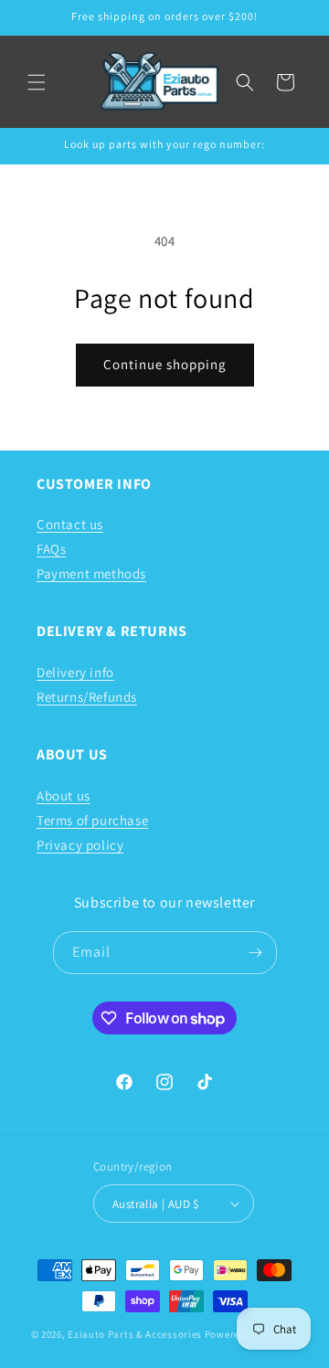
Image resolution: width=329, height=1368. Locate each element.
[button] (36, 82)
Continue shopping (165, 364)
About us (63, 795)
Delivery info (75, 672)
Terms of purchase (92, 820)
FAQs (51, 548)
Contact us (70, 524)
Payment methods (91, 573)
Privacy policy (80, 845)
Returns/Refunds (87, 696)
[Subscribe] (256, 952)
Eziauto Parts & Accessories (135, 1334)
